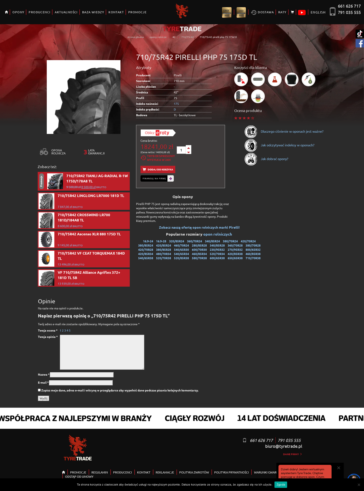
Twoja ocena (48, 330)
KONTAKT (116, 12)
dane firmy (291, 454)
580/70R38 (199, 258)
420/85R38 (235, 254)
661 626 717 (349, 5)
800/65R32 (253, 249)
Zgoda (281, 484)
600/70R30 (199, 249)
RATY (282, 12)
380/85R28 (163, 249)
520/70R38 (163, 258)
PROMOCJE (137, 12)
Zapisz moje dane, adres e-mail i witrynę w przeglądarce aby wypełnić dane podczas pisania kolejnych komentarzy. (119, 390)
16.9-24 (148, 241)
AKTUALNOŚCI (66, 12)
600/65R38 (217, 258)
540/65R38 (145, 258)
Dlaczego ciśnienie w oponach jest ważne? (291, 131)
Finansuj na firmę (154, 178)
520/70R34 (217, 254)
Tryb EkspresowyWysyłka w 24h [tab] (161, 158)
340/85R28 (217, 245)
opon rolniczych (218, 234)
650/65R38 (235, 258)
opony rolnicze (158, 37)
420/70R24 (248, 241)
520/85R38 (181, 258)
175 (176, 103)
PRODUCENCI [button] (39, 12)
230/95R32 (217, 249)
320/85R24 (176, 241)
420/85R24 (163, 245)
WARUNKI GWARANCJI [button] (269, 472)
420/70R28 (145, 249)
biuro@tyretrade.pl (283, 446)
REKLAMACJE (165, 472)
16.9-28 (161, 241)
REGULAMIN (99, 472)
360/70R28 (235, 245)
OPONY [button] (18, 12)
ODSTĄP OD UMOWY (79, 476)
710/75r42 (187, 37)
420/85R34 (145, 254)
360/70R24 (194, 241)
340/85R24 (212, 241)
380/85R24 (145, 245)
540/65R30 (181, 249)
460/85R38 (253, 254)
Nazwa (44, 374)
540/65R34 (181, 254)
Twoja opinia (48, 337)
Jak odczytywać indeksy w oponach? (287, 145)
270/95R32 (235, 249)
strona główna (135, 37)
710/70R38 (253, 258)
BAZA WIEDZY (93, 12)
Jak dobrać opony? (274, 158)
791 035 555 (349, 12)
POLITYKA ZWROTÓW (194, 472)
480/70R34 (163, 254)
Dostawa (265, 12)
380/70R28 (253, 245)
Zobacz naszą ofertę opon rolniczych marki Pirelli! (199, 227)
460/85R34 (199, 254)
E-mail (43, 382)
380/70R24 (230, 241)
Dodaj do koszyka (160, 169)
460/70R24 (181, 245)
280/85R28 (199, 245)
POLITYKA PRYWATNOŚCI (231, 472)
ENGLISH (318, 12)
